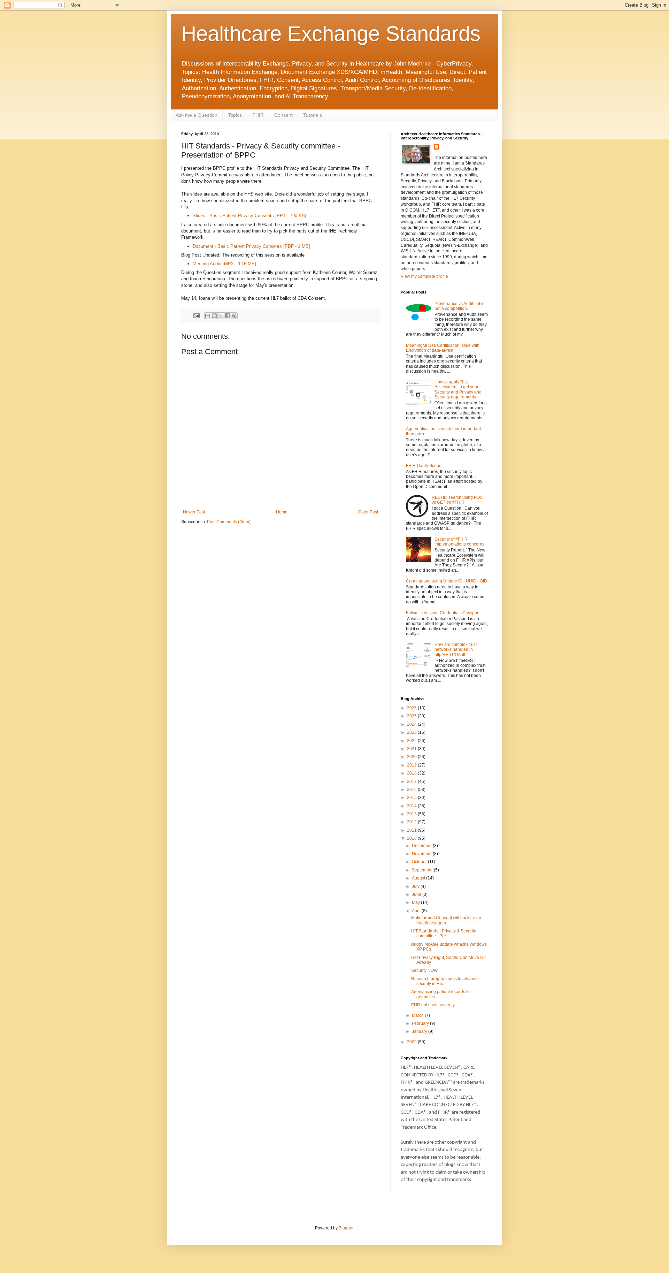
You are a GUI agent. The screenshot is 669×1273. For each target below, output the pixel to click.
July (416, 886)
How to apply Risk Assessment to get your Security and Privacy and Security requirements (458, 389)
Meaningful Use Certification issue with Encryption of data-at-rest (442, 348)
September (423, 870)
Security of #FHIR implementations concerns (459, 542)
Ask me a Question (196, 115)
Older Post (368, 512)
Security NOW (424, 970)
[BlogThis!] (214, 315)
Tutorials (312, 115)
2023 (412, 732)
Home (281, 512)
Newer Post (194, 512)
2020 (412, 756)
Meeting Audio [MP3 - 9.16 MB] (224, 263)
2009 (412, 1041)
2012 (412, 822)
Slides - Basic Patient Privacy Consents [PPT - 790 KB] (249, 215)
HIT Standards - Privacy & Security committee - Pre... (443, 933)
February (421, 1023)
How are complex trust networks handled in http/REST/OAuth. (456, 649)
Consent (283, 115)
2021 (412, 748)
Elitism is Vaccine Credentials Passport (442, 612)
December (422, 845)
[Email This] (207, 315)
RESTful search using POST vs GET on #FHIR (458, 500)
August (419, 878)
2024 (412, 724)
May (416, 902)
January (420, 1031)
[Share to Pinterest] (234, 315)
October (420, 861)
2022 (412, 740)
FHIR (258, 115)
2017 (412, 781)
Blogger (346, 1228)
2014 (412, 805)
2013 (412, 813)
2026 (412, 708)
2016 (412, 789)
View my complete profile (424, 276)
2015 (412, 797)
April (417, 910)
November (422, 853)
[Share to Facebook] (227, 315)
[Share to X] (220, 315)
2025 (412, 716)
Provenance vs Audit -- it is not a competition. (459, 306)
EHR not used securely (433, 1005)
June (417, 894)
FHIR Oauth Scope (423, 465)
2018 (412, 773)
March (418, 1015)
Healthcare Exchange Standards (330, 33)
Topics (235, 115)
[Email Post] (196, 315)
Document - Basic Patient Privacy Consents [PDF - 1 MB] (251, 246)
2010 (412, 838)
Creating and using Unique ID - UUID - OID (446, 581)
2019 (412, 765)
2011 (412, 830)
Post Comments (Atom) (229, 521)
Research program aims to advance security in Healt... (445, 981)
